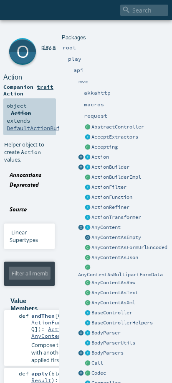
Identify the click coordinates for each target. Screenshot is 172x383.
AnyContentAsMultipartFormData (120, 275)
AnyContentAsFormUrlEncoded (129, 247)
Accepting (104, 147)
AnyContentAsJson (114, 257)
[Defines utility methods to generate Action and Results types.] (87, 313)
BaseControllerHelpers (122, 323)
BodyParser (106, 333)
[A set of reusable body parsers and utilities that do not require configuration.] (87, 343)
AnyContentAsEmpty (116, 237)
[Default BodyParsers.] (81, 353)
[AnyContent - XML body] (87, 303)
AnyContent (106, 227)
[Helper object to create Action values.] (81, 157)
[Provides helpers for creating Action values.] (87, 167)
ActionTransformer (116, 217)
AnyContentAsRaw (113, 282)
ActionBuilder (110, 167)
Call (97, 363)
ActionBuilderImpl (116, 177)
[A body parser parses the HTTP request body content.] (87, 333)
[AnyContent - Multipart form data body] (87, 268)
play (46, 47)
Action (100, 157)
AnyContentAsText (114, 293)
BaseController (111, 313)
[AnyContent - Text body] (87, 293)
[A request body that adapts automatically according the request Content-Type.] (87, 227)
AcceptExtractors (114, 137)
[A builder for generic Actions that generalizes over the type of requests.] (87, 197)
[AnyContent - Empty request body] (87, 237)
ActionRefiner (110, 207)
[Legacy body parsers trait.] (87, 353)
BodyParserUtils (113, 343)
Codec (98, 373)
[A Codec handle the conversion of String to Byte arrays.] (87, 373)
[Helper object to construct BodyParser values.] (81, 333)
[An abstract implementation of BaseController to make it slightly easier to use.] (87, 127)
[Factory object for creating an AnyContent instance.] (81, 227)
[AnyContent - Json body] (87, 257)
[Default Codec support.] (81, 373)
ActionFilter (108, 187)
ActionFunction (111, 197)
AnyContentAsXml (113, 303)
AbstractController (117, 127)
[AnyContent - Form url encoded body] (87, 247)
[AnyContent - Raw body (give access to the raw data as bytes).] (87, 283)
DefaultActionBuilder (40, 128)
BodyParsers (107, 353)
